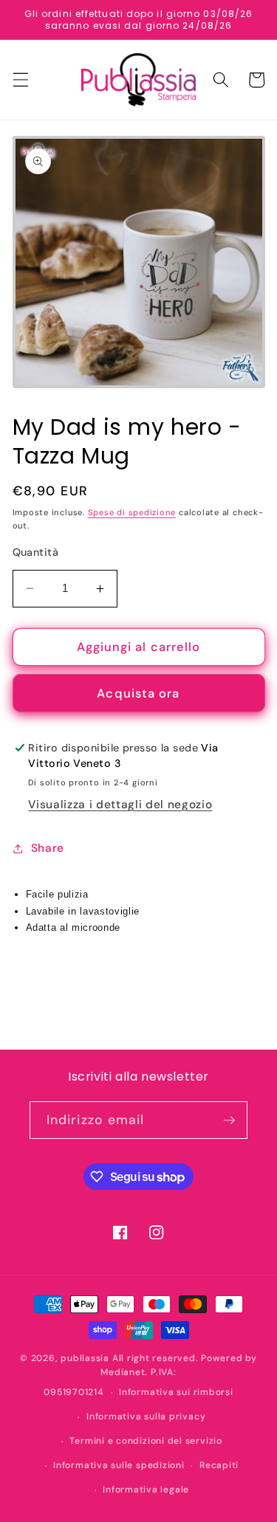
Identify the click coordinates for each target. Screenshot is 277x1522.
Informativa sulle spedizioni (119, 1465)
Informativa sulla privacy (145, 1416)
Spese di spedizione (132, 512)
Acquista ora (138, 693)
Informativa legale (146, 1489)
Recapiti (219, 1465)
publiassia (85, 1358)
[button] (20, 79)
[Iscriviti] (229, 1120)
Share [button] (47, 848)
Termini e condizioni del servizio (145, 1441)
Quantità (36, 552)
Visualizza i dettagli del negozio (120, 804)
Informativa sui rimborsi (176, 1392)
